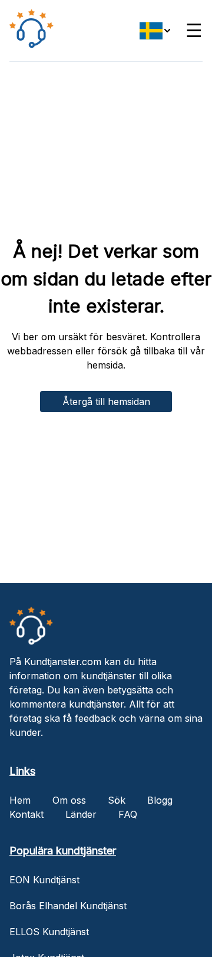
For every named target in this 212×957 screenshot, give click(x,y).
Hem (20, 800)
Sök (116, 800)
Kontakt (26, 814)
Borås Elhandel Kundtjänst (68, 906)
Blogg (160, 800)
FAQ (127, 814)
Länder (81, 814)
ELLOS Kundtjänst (49, 932)
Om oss (69, 800)
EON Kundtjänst (44, 880)
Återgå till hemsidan (106, 401)
